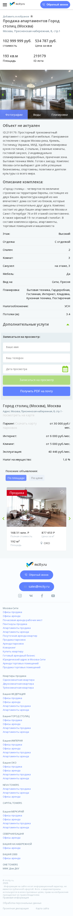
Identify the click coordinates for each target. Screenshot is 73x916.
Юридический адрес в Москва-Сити (24, 659)
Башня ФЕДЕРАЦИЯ (14, 694)
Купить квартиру (13, 651)
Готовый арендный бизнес (19, 655)
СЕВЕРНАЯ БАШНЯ (13, 833)
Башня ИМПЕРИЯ (13, 740)
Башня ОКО (9, 762)
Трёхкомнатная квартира (18, 687)
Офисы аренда (11, 616)
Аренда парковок (13, 643)
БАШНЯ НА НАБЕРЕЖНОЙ (17, 844)
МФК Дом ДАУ (11, 868)
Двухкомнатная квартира (18, 683)
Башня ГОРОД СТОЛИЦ (16, 716)
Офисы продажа (12, 612)
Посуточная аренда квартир (20, 635)
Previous (5, 519)
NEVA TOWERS (11, 785)
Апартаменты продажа (17, 628)
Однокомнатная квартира (18, 679)
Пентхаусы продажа (15, 624)
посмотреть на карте (18, 415)
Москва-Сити (10, 608)
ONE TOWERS (10, 864)
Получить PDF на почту (36, 391)
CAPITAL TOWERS (12, 803)
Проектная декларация (16, 908)
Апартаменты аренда (16, 631)
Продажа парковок (14, 639)
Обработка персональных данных (22, 903)
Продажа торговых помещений (21, 667)
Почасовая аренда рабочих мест (22, 620)
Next (68, 519)
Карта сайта (42, 908)
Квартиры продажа (14, 676)
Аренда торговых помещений (21, 663)
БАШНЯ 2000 (10, 854)
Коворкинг (9, 647)
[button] (3, 94)
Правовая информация (16, 898)
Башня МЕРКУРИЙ (13, 811)
